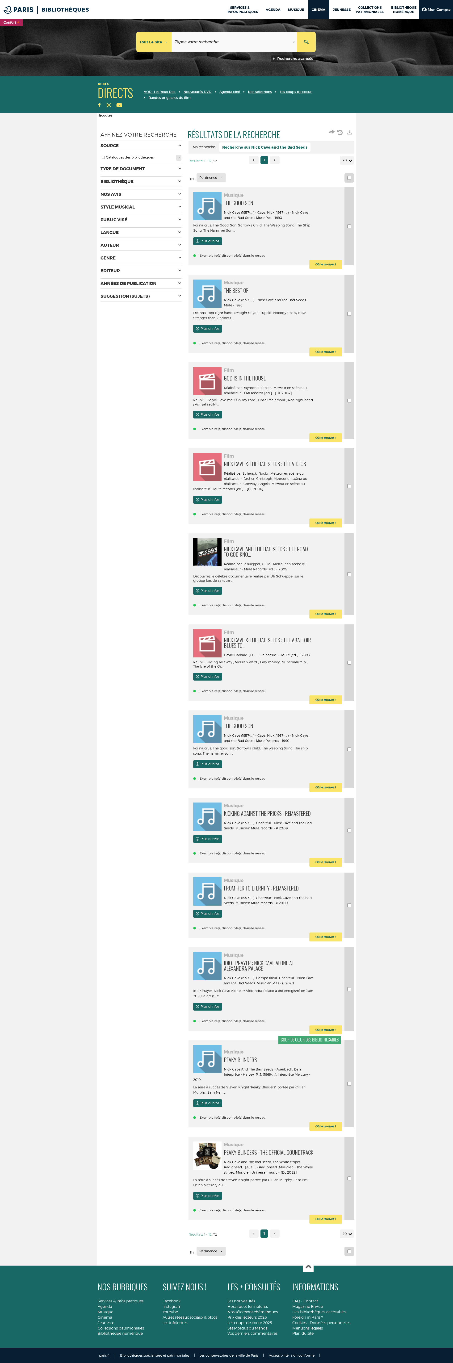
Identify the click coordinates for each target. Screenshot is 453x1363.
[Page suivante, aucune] (275, 160)
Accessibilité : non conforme (292, 1355)
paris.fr (104, 1355)
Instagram (172, 1306)
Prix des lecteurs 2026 (247, 1317)
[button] (436, 9)
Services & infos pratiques (120, 1301)
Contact (310, 1301)
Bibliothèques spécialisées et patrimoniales (154, 1355)
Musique (105, 1312)
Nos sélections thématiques (252, 1312)
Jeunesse (106, 1323)
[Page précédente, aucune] (254, 160)
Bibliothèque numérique (120, 1333)
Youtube (170, 1312)
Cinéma (105, 1317)
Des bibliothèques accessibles (319, 1312)
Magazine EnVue (307, 1306)
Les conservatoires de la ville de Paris (229, 1355)
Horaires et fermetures (247, 1306)
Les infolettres (175, 1323)
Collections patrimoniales (121, 1328)
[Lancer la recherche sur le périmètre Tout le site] (306, 42)
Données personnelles (330, 1323)
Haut (308, 1267)
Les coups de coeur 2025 (249, 1323)
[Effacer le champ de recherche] (294, 42)
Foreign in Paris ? (307, 1317)
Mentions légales (307, 1328)
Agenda (105, 1306)
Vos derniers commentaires (252, 1333)
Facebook (171, 1301)
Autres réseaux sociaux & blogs (190, 1317)
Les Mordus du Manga (247, 1328)
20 (345, 160)
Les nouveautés (241, 1301)
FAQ (296, 1301)
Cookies (299, 1323)
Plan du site (303, 1333)
